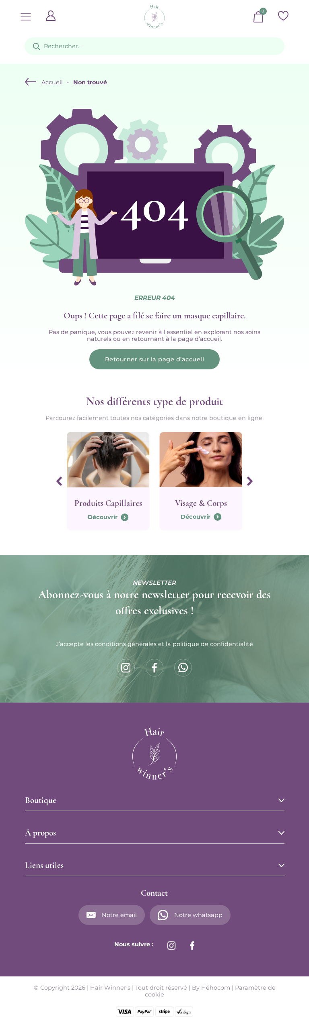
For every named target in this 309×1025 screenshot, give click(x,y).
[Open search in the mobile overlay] (154, 46)
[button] (154, 801)
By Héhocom (211, 987)
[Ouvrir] (26, 16)
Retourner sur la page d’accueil (154, 359)
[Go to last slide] (59, 481)
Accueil (52, 82)
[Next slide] (250, 481)
